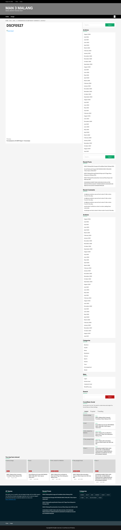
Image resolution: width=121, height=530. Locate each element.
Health (85, 347)
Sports (85, 358)
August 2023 (87, 99)
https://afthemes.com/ (11, 499)
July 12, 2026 (58, 479)
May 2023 (86, 107)
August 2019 (87, 148)
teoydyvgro (87, 210)
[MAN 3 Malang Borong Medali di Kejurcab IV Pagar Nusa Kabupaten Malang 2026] (88, 431)
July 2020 (86, 124)
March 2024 (87, 80)
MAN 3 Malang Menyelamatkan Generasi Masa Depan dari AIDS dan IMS (98, 178)
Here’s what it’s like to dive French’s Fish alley (103, 210)
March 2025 (87, 48)
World (85, 370)
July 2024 (86, 69)
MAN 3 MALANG (19, 8)
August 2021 (87, 116)
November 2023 (88, 91)
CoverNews (65, 527)
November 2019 (88, 143)
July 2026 (86, 37)
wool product (87, 206)
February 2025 (87, 50)
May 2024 (86, 75)
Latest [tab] (86, 411)
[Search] (114, 16)
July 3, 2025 (102, 482)
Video (16, 1)
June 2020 (86, 126)
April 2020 (86, 132)
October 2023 (87, 94)
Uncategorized (88, 367)
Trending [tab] (100, 411)
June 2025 (86, 42)
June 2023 (86, 105)
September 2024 (88, 64)
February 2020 (87, 137)
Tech (85, 364)
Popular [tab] (92, 411)
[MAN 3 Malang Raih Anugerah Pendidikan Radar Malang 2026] (87, 415)
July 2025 (86, 39)
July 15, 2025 (80, 479)
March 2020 (87, 135)
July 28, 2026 (35, 479)
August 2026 (87, 34)
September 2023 (88, 97)
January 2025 (87, 53)
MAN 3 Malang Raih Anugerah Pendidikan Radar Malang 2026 (99, 166)
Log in (85, 378)
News (85, 350)
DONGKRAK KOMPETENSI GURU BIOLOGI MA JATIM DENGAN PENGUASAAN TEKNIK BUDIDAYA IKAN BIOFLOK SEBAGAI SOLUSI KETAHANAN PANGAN (98, 184)
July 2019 (86, 151)
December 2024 (88, 56)
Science (86, 356)
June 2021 (86, 118)
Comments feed (88, 384)
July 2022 (86, 110)
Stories (86, 361)
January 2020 (87, 140)
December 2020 (88, 121)
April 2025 (86, 45)
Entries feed (87, 381)
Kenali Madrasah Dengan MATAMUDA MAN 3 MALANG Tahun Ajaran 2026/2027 (97, 169)
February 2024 (87, 83)
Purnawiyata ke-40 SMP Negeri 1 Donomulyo (18, 139)
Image (21, 1)
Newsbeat (86, 353)
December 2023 (88, 88)
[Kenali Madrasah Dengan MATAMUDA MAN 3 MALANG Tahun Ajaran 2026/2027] (85, 423)
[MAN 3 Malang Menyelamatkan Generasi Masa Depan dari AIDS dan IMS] (88, 439)
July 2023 (86, 102)
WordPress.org (87, 386)
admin (9, 477)
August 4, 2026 (14, 477)
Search (85, 391)
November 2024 (88, 58)
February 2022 (87, 113)
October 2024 (87, 61)
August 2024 (87, 67)
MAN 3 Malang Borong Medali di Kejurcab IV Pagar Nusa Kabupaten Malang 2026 (97, 174)
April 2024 (86, 77)
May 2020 (86, 129)
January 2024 (87, 86)
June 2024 (86, 72)
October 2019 (87, 146)
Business (86, 344)
